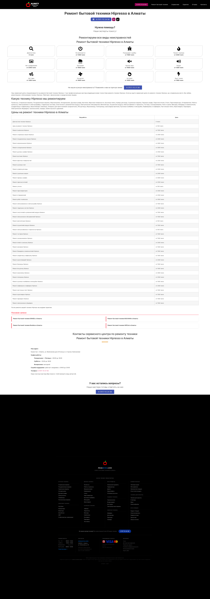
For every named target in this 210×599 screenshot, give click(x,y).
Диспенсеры (110, 515)
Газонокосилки (111, 500)
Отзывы (194, 4)
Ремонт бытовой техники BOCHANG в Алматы (123, 318)
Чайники (86, 508)
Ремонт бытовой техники (159, 4)
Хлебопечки (87, 515)
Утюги (85, 493)
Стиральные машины (63, 484)
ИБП (59, 515)
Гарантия (186, 4)
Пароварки (87, 519)
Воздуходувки (111, 502)
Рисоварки (87, 517)
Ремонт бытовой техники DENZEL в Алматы (27, 318)
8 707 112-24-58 (125, 531)
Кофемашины (87, 491)
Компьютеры (61, 508)
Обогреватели (134, 487)
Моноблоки (61, 513)
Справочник (175, 4)
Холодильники (62, 491)
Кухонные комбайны (89, 497)
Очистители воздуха (136, 491)
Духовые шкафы (62, 493)
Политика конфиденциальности (130, 546)
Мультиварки (87, 502)
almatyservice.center (83, 541)
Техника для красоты (136, 497)
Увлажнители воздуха (136, 489)
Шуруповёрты (110, 491)
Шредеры (109, 513)
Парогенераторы (88, 495)
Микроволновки (88, 489)
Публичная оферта (127, 545)
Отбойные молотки (112, 493)
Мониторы (61, 510)
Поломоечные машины (64, 499)
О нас (124, 541)
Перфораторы (111, 487)
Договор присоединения (129, 543)
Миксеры (86, 513)
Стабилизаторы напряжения (65, 517)
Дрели (109, 489)
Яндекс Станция (135, 511)
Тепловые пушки (135, 484)
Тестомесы (87, 521)
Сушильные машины (63, 489)
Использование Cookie (128, 548)
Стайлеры (133, 500)
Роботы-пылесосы (89, 487)
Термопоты (87, 510)
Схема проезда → (62, 549)
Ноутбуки (60, 506)
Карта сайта (126, 550)
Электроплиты (62, 495)
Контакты (204, 4)
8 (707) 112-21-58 (43, 371)
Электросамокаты (135, 513)
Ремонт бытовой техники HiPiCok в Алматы (122, 325)
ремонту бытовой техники (77, 559)
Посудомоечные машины (64, 487)
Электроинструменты (113, 484)
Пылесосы (86, 484)
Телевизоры (61, 497)
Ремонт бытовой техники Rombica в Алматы (27, 325)
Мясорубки (87, 499)
